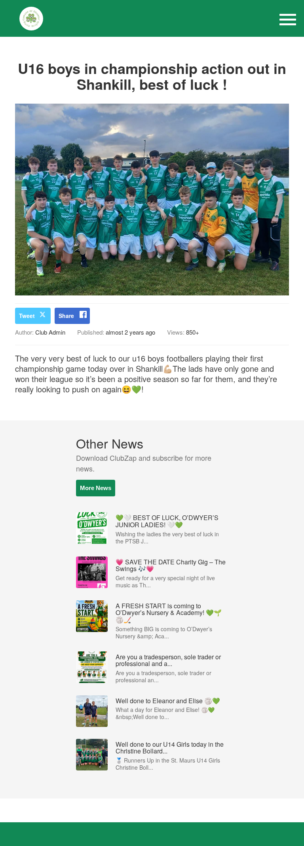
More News (95, 488)
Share (66, 316)
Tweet (27, 316)
